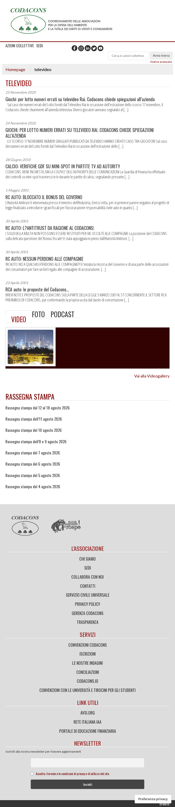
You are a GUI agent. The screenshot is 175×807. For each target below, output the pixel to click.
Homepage (15, 69)
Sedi (87, 568)
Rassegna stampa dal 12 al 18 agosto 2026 (37, 408)
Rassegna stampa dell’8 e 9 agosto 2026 (36, 441)
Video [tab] (18, 319)
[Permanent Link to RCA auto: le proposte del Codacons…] (18, 312)
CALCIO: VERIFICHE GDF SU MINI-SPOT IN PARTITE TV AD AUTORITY (62, 166)
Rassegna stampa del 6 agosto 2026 (32, 464)
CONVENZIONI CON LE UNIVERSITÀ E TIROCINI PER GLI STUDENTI (87, 690)
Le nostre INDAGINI (87, 663)
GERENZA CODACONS (87, 613)
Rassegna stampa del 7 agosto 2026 (32, 453)
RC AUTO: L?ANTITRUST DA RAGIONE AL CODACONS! (49, 228)
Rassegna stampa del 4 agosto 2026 (32, 486)
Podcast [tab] (62, 314)
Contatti (87, 586)
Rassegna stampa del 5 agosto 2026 (32, 475)
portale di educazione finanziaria (87, 731)
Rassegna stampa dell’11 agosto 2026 (33, 419)
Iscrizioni (88, 654)
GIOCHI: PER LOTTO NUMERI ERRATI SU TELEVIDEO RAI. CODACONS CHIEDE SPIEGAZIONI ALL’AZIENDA (79, 133)
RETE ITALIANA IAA (87, 722)
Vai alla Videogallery (152, 375)
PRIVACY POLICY (87, 604)
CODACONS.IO (87, 681)
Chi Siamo (87, 559)
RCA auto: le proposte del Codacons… (37, 289)
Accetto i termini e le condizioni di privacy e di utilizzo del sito (72, 773)
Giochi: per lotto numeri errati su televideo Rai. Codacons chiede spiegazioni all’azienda (80, 99)
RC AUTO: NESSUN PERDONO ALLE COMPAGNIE (44, 259)
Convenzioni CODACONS (87, 645)
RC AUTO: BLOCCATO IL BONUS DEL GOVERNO (43, 197)
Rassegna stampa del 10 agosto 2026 (33, 430)
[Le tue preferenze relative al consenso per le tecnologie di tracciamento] (153, 799)
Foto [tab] (38, 314)
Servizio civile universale (87, 595)
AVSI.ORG (87, 713)
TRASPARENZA (87, 622)
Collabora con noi (87, 577)
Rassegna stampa (29, 396)
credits (165, 803)
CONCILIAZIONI (87, 672)
